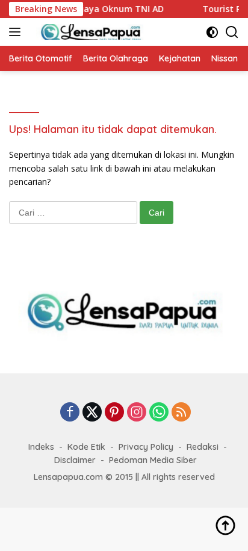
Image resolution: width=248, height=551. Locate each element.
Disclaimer (75, 460)
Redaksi (203, 446)
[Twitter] (92, 412)
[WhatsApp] (159, 412)
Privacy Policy (146, 446)
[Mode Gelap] (212, 32)
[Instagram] (136, 412)
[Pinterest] (114, 412)
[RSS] (181, 412)
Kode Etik (86, 446)
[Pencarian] (232, 32)
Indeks (41, 446)
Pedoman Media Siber (153, 460)
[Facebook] (69, 412)
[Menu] (17, 32)
